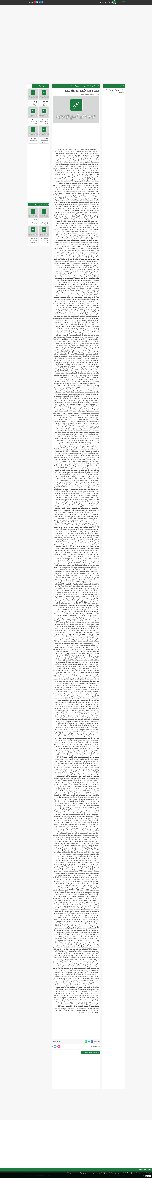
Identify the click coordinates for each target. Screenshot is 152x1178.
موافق (148, 1176)
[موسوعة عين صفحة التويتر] (37, 2)
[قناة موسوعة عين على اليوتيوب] (35, 2)
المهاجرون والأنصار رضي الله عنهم (114, 90)
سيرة (85, 86)
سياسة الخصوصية (140, 1176)
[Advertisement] (76, 17)
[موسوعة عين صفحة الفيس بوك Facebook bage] (42, 2)
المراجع (121, 92)
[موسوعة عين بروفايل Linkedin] (40, 2)
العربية (31, 2)
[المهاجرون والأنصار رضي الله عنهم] (92, 1042)
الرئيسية (97, 86)
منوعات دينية (90, 86)
